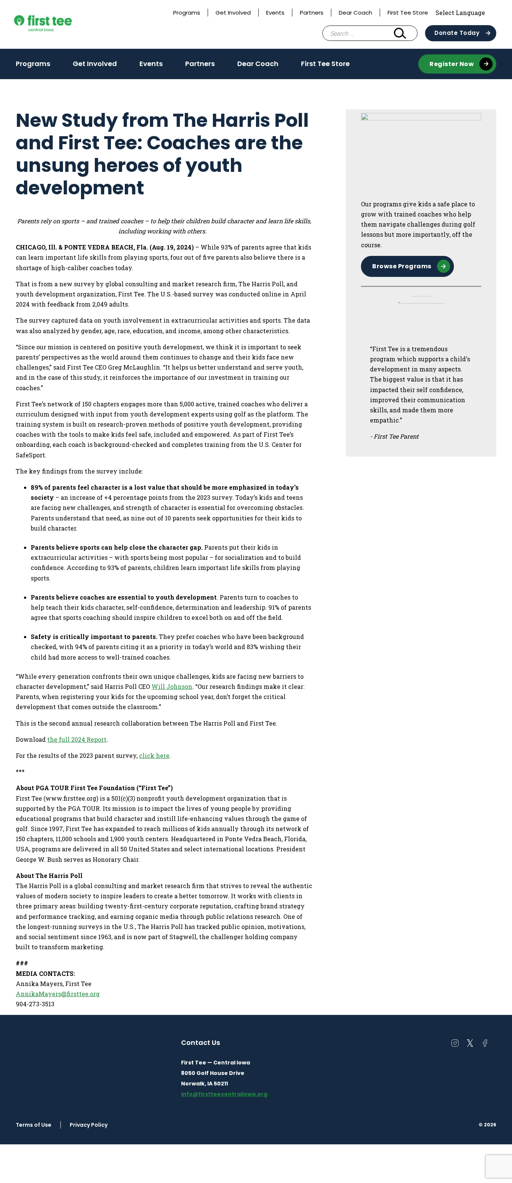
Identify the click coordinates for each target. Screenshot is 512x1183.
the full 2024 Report (76, 739)
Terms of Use (33, 1125)
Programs (186, 13)
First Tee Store (408, 13)
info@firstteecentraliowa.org (224, 1094)
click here (154, 755)
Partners (311, 13)
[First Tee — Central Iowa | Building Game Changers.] (57, 24)
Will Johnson (171, 686)
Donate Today (456, 33)
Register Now (452, 64)
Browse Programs (401, 266)
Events (275, 13)
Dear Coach (355, 13)
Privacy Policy (89, 1125)
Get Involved (233, 13)
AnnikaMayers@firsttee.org (58, 994)
